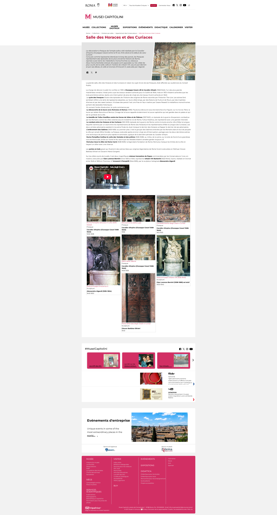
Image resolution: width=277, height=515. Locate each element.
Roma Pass (117, 470)
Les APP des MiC (95, 366)
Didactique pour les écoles (150, 474)
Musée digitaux (114, 27)
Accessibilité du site (180, 509)
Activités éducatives (121, 472)
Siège (89, 480)
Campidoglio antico (93, 482)
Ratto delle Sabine (129, 261)
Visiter (188, 27)
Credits (170, 509)
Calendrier (176, 27)
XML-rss (190, 509)
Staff (87, 468)
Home (88, 33)
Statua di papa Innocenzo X (97, 286)
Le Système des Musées (94, 470)
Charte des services (93, 472)
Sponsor (171, 465)
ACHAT (153, 5)
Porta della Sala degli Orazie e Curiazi (136, 324)
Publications (90, 494)
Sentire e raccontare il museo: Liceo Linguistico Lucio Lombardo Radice (180, 395)
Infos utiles (117, 462)
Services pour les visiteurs (122, 466)
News (170, 461)
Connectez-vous (164, 5)
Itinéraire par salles (107, 33)
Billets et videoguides (121, 464)
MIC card (117, 468)
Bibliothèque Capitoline (94, 498)
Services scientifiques (93, 491)
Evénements (146, 27)
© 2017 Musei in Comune (132, 509)
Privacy (145, 509)
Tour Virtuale (164, 366)
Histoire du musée (92, 462)
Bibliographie (91, 496)
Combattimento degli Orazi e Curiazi (171, 223)
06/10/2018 (180, 381)
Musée (86, 27)
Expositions (130, 27)
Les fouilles (90, 464)
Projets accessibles (147, 483)
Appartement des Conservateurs (126, 33)
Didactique (161, 27)
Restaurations (91, 466)
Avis (169, 463)
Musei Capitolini (108, 17)
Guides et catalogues (121, 476)
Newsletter (90, 474)
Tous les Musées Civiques (138, 5)
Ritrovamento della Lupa (131, 223)
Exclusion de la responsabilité (157, 509)
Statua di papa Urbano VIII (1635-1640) (171, 277)
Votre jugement (119, 480)
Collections (99, 27)
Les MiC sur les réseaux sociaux (130, 365)
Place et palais (91, 484)
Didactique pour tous (148, 476)
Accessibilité (118, 478)
